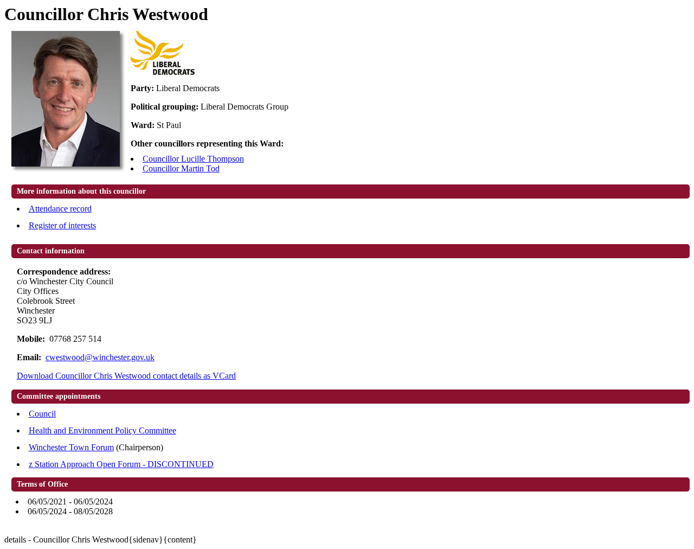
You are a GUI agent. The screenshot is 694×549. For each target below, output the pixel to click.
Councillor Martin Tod (181, 168)
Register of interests (62, 225)
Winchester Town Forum (71, 447)
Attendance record (60, 208)
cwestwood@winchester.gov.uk (100, 357)
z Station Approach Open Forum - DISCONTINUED (121, 464)
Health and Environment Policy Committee (102, 430)
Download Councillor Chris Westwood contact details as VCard (126, 375)
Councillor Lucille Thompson (193, 158)
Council (42, 413)
